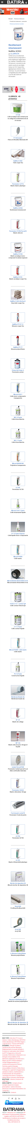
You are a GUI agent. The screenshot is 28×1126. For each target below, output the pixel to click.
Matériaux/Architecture (16, 1059)
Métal (4, 1077)
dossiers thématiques (17, 1077)
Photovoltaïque (16, 1060)
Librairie (12, 1079)
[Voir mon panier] (22, 3)
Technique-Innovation (8, 1075)
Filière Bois (20, 1068)
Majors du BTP (6, 1060)
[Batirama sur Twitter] (12, 1098)
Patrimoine (11, 1055)
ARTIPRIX (20, 1116)
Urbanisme (19, 1055)
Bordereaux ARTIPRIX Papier (15, 1042)
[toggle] (2, 2)
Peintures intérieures (19, 18)
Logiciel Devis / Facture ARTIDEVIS (13, 1043)
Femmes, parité (7, 1066)
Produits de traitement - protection (18, 21)
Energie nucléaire (15, 1045)
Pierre (19, 1064)
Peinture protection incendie (17, 24)
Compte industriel (7, 1085)
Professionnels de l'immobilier (11, 1073)
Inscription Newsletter (16, 1088)
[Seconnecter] (26, 3)
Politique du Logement (9, 1070)
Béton (8, 1077)
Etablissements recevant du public (12, 1049)
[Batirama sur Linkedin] (19, 1098)
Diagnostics (11, 1053)
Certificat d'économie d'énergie (11, 1047)
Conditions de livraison (18, 1118)
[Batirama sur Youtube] (15, 1098)
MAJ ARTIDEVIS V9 (14, 1122)
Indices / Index (6, 1040)
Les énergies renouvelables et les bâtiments (14, 1057)
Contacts (13, 1092)
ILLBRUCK (15, 54)
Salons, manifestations (16, 1072)
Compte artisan (17, 1083)
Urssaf (4, 1062)
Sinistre (14, 1068)
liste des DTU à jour (16, 1038)
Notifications (7, 1118)
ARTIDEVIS (13, 1116)
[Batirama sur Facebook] (8, 1098)
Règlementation (12, 1062)
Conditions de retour (13, 1120)
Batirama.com (11, 1112)
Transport (19, 1075)
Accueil (11, 19)
